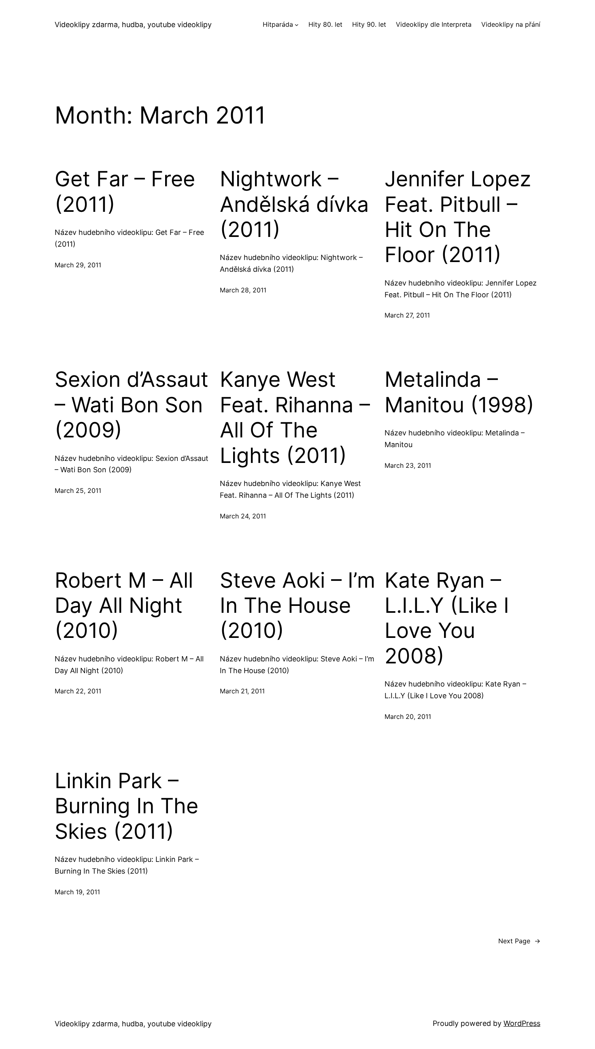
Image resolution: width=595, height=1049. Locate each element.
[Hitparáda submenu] (297, 25)
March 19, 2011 (77, 892)
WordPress (522, 1023)
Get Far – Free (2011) (125, 191)
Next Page (519, 941)
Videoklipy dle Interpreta (434, 24)
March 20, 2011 (408, 716)
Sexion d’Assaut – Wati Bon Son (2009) (131, 405)
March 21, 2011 (242, 691)
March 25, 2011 (78, 490)
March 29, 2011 (78, 265)
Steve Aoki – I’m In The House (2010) (297, 606)
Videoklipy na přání (510, 24)
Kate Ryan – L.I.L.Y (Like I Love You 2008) (447, 618)
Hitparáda (278, 24)
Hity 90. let (369, 24)
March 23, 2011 (408, 465)
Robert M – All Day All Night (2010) (124, 606)
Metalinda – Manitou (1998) (459, 392)
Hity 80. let (325, 24)
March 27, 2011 (407, 315)
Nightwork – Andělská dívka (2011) (294, 204)
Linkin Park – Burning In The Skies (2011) (126, 806)
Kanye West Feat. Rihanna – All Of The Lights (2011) (295, 417)
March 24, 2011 (243, 516)
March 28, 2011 (243, 290)
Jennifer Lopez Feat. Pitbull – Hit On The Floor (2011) (458, 216)
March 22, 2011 (78, 691)
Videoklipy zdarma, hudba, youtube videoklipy (133, 24)
